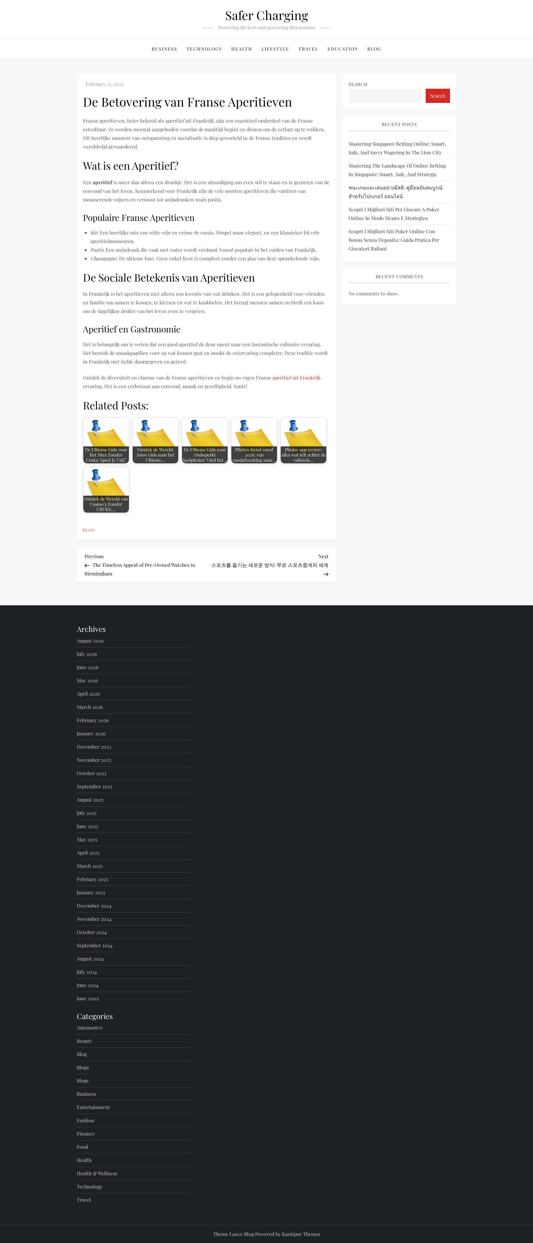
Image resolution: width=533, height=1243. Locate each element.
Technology (204, 49)
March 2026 (90, 707)
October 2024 (92, 932)
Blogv (83, 1080)
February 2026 (93, 720)
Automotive (90, 1027)
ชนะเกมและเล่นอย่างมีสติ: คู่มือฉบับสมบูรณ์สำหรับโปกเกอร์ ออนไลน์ (396, 191)
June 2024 (87, 985)
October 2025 (91, 773)
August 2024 (90, 958)
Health (241, 49)
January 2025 (91, 892)
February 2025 (92, 879)
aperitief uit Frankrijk (296, 377)
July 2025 (87, 813)
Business (164, 49)
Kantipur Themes (301, 1234)
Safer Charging (266, 15)
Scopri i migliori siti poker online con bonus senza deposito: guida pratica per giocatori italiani (394, 240)
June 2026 (87, 667)
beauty (84, 1041)
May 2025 (87, 839)
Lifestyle (275, 49)
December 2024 (94, 905)
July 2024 (87, 972)
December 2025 (94, 746)
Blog (374, 49)
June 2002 (88, 998)
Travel (308, 49)
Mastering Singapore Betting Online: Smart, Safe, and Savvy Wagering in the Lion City (397, 148)
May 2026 (87, 680)
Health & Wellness (97, 1173)
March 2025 (89, 866)
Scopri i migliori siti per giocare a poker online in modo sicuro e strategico (394, 213)
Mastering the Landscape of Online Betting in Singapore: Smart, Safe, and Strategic (397, 169)
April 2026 (88, 693)
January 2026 (91, 733)
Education (343, 49)
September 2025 (94, 786)
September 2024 (95, 945)
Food (82, 1146)
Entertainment (93, 1107)
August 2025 (90, 799)
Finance (86, 1133)
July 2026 (87, 654)
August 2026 (90, 640)
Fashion (85, 1120)
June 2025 (87, 826)
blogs (83, 1067)
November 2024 (94, 919)
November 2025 (94, 760)
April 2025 (88, 852)
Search (358, 84)
